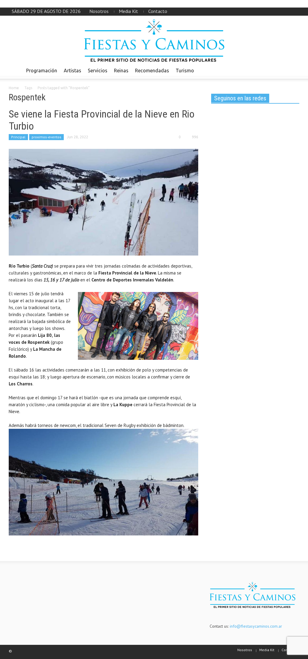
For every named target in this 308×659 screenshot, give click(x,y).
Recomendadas (152, 70)
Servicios (97, 70)
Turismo (185, 70)
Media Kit (128, 11)
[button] (293, 70)
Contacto (157, 11)
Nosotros (99, 11)
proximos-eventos (46, 137)
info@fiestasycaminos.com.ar (256, 626)
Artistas (72, 70)
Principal (18, 137)
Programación (41, 70)
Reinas (121, 70)
